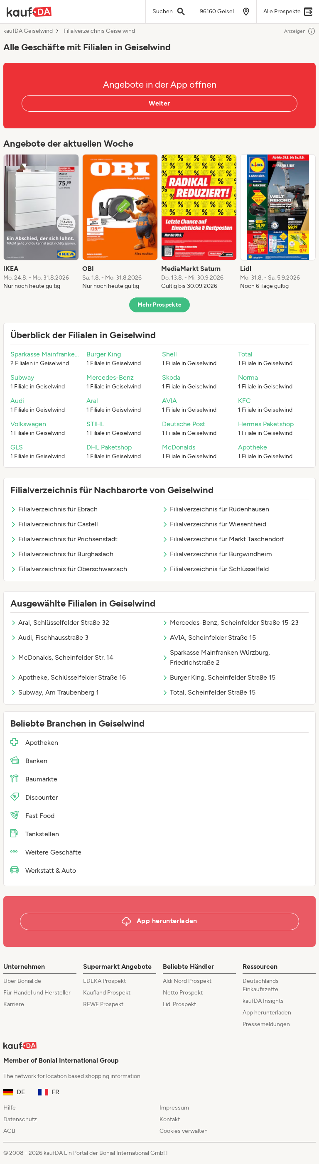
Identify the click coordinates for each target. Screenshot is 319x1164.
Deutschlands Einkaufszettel (261, 985)
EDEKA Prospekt (104, 981)
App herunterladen (267, 1012)
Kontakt (170, 1119)
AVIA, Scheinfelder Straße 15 (213, 637)
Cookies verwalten (184, 1131)
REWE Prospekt (103, 1004)
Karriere (13, 1004)
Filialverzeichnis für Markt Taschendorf (227, 539)
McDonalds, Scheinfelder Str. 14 (65, 657)
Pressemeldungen (266, 1024)
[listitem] (41, 222)
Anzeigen (295, 31)
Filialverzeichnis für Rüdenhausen (219, 509)
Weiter (159, 103)
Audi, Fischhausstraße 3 (53, 637)
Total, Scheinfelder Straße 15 (212, 692)
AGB (9, 1131)
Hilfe (9, 1107)
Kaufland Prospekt (106, 992)
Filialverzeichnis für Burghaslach (65, 554)
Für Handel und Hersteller (37, 992)
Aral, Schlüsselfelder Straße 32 (63, 622)
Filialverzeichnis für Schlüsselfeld (219, 569)
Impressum (174, 1107)
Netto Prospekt (183, 992)
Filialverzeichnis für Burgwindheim (221, 554)
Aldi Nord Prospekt (187, 981)
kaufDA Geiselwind (28, 31)
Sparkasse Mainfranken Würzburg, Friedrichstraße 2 (220, 657)
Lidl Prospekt (179, 1004)
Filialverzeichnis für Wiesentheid (218, 524)
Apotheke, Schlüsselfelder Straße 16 (72, 677)
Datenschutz (20, 1119)
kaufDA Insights (263, 1000)
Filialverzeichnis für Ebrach (58, 509)
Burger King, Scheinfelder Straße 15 (222, 677)
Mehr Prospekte (159, 304)
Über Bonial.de (22, 981)
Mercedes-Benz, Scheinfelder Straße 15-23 (234, 622)
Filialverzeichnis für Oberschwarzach (72, 569)
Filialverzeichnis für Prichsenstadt (68, 539)
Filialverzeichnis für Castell (58, 524)
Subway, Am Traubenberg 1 (58, 692)
